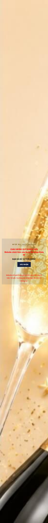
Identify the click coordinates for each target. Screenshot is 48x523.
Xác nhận (24, 264)
